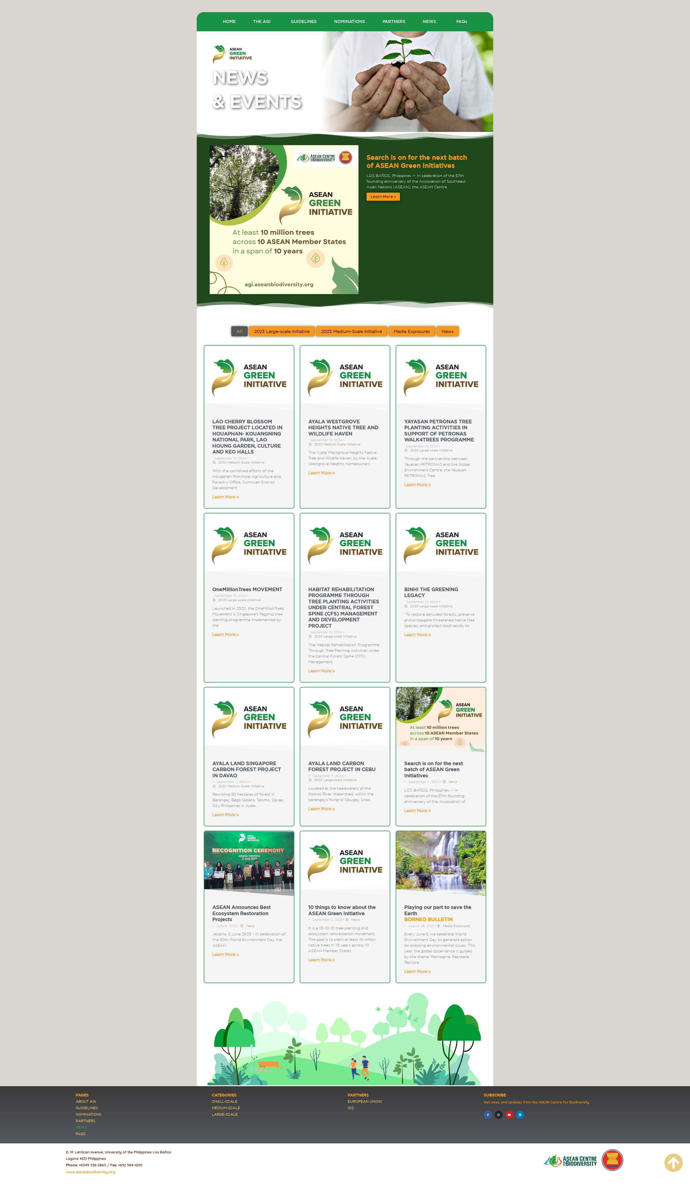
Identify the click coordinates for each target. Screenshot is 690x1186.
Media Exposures (456, 926)
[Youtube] (509, 1115)
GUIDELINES (304, 21)
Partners (85, 1121)
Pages (82, 1095)
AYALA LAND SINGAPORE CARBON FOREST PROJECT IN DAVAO (246, 769)
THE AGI (262, 21)
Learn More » (383, 196)
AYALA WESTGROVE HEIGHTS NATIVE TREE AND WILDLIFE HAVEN (343, 427)
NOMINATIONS (349, 21)
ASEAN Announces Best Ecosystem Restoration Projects (241, 913)
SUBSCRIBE (495, 1095)
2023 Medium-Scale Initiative (241, 462)
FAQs (461, 21)
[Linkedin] (520, 1115)
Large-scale (225, 1114)
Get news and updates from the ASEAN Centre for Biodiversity (536, 1102)
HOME (229, 21)
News (452, 781)
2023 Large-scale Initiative (431, 450)
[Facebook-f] (488, 1115)
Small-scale (224, 1101)
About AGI (86, 1101)
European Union (365, 1101)
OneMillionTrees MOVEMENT (247, 589)
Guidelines (87, 1108)
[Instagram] (499, 1115)
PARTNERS (394, 21)
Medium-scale (226, 1108)
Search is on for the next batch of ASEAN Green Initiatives (433, 769)
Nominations (88, 1114)
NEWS (429, 21)
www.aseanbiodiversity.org (90, 1172)
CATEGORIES (224, 1095)
